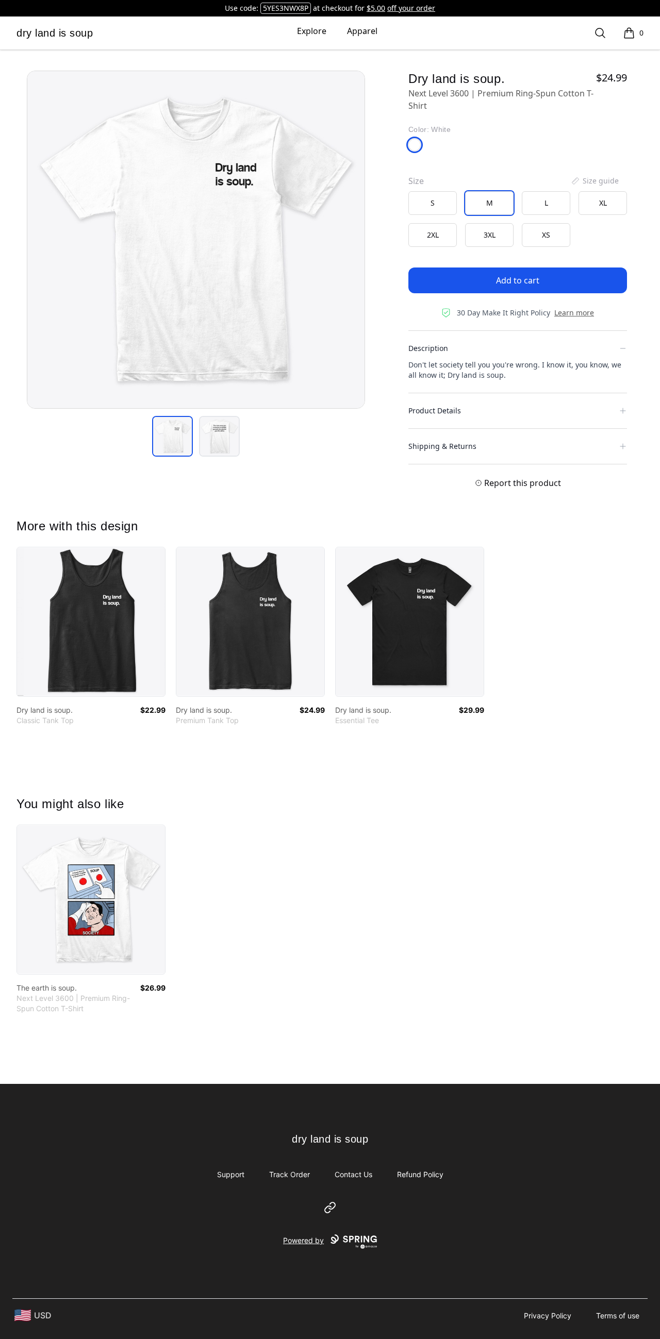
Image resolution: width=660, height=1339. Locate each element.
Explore (311, 31)
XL (603, 203)
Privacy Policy (547, 1315)
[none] (594, 181)
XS (546, 235)
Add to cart (517, 280)
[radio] (432, 203)
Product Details (434, 410)
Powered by (303, 1240)
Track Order (289, 1174)
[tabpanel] (196, 240)
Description (428, 348)
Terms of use (617, 1315)
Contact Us (353, 1174)
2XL (433, 235)
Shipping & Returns (442, 446)
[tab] (172, 436)
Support (230, 1174)
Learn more (574, 312)
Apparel (362, 31)
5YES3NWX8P (285, 8)
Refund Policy (420, 1174)
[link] (91, 621)
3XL (490, 235)
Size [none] (416, 181)
